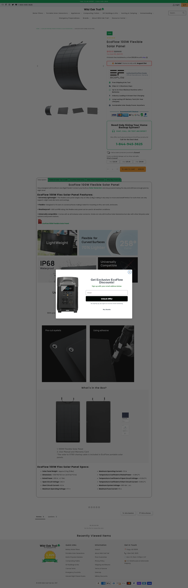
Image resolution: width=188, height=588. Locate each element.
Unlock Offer (107, 298)
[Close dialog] (129, 272)
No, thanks (107, 309)
